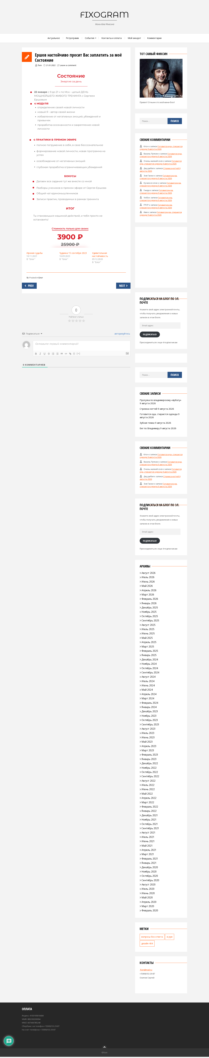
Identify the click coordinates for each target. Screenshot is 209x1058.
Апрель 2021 (149, 850)
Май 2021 (147, 845)
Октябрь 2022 (150, 772)
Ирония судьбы (34, 253)
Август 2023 (148, 728)
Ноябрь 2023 (149, 715)
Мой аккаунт (134, 38)
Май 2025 (147, 638)
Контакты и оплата (111, 38)
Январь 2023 (149, 759)
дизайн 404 (147, 943)
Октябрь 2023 (150, 720)
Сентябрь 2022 (150, 776)
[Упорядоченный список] (53, 354)
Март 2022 (148, 802)
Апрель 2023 (149, 746)
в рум (169, 936)
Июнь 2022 (148, 789)
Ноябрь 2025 (149, 611)
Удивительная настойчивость (100, 254)
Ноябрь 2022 (149, 767)
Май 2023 (147, 741)
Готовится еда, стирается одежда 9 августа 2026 (161, 147)
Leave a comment (68, 65)
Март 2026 (148, 594)
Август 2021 (148, 832)
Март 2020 (148, 906)
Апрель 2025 (149, 642)
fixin (40, 65)
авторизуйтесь (122, 333)
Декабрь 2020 (150, 867)
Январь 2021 (149, 863)
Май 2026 (147, 586)
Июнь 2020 (148, 893)
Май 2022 (147, 793)
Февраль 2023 (150, 754)
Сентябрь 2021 (150, 828)
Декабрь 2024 (150, 659)
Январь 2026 (149, 603)
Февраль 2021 (150, 858)
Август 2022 (148, 780)
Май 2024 (147, 689)
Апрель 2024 (149, 694)
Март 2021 (148, 854)
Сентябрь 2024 (150, 672)
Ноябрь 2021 (149, 819)
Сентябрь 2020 (150, 880)
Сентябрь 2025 (150, 620)
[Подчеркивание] (44, 354)
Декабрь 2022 (150, 763)
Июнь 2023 (148, 737)
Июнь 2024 (148, 685)
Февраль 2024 (150, 702)
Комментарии (154, 38)
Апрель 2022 (149, 798)
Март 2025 (148, 646)
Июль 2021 (148, 837)
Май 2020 (147, 897)
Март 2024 (148, 698)
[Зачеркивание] (49, 354)
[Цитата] (62, 354)
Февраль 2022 (150, 806)
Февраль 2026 (150, 598)
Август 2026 (148, 573)
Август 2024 (148, 676)
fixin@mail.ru (146, 969)
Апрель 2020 (149, 902)
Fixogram (104, 15)
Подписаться (150, 334)
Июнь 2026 (148, 581)
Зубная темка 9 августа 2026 (155, 422)
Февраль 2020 (150, 910)
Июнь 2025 (148, 633)
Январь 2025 (149, 655)
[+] (78, 353)
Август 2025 (148, 625)
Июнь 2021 (148, 841)
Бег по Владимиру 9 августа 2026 (158, 428)
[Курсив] (40, 354)
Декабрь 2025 (150, 607)
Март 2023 (148, 750)
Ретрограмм (72, 38)
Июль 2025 (148, 629)
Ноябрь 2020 (149, 871)
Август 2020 (148, 884)
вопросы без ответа (152, 936)
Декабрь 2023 (150, 711)
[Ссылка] (70, 354)
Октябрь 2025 (150, 616)
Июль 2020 (148, 888)
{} (74, 353)
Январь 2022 (149, 811)
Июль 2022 (148, 785)
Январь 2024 (149, 707)
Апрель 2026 (149, 590)
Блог (41, 277)
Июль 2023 (148, 733)
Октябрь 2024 (150, 668)
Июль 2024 (148, 681)
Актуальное (54, 38)
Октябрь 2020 (150, 875)
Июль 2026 (148, 577)
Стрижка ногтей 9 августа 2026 (157, 408)
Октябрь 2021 (150, 824)
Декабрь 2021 (150, 815)
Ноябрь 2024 (149, 663)
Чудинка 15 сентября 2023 (73, 253)
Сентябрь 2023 (150, 724)
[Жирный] (36, 354)
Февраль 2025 (150, 650)
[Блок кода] (66, 354)
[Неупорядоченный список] (57, 354)
